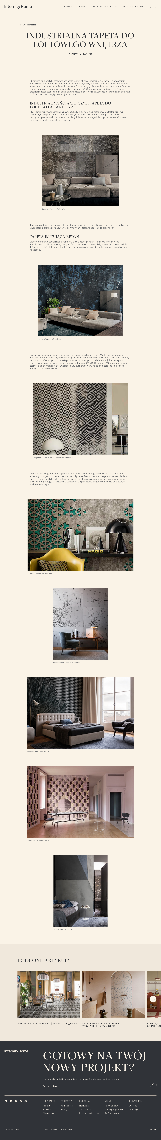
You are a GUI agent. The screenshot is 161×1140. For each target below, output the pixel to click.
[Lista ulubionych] (155, 6)
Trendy (73, 54)
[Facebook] (10, 1101)
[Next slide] (153, 999)
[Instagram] (5, 1101)
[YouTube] (25, 1101)
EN (155, 1129)
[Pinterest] (20, 1101)
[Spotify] (15, 1101)
